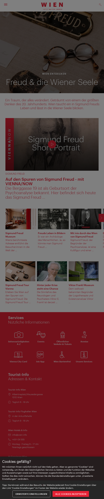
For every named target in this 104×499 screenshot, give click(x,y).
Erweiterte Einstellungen (31, 494)
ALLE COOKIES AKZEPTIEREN (70, 494)
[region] (52, 478)
